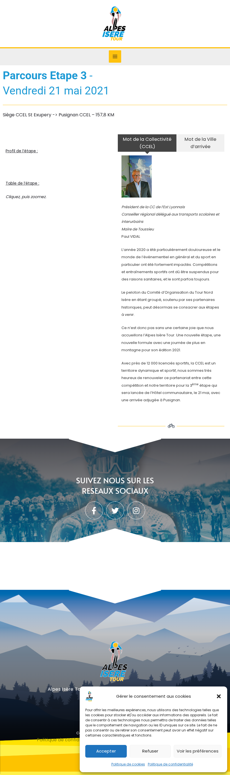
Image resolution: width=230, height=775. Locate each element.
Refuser (150, 751)
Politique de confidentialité (170, 764)
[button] (219, 696)
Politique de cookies (128, 764)
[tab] (147, 143)
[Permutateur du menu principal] (115, 56)
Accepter (106, 751)
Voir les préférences (198, 751)
